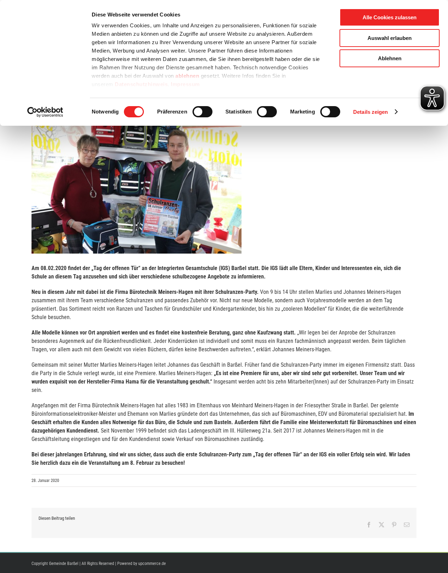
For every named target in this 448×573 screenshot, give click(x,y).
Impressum (185, 84)
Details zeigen (370, 112)
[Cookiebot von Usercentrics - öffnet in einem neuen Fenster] (45, 112)
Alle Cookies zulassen (389, 17)
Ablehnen (389, 58)
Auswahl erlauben (390, 38)
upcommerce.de (152, 563)
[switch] (202, 111)
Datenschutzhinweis (141, 84)
